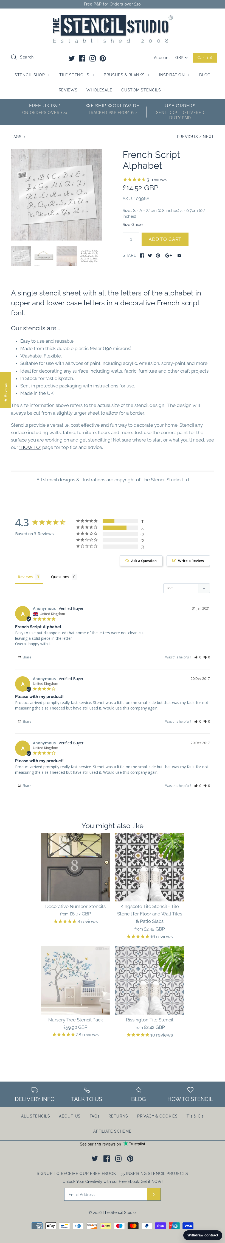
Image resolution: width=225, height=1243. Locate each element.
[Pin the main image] (158, 255)
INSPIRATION (174, 75)
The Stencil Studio (119, 1212)
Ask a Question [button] (144, 560)
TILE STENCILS (76, 75)
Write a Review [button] (191, 560)
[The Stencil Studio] (112, 17)
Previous (187, 137)
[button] (198, 657)
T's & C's (195, 1116)
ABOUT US (70, 1116)
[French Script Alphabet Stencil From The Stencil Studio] (56, 195)
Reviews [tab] (25, 576)
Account (162, 57)
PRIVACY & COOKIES (157, 1116)
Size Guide (133, 224)
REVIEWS (68, 90)
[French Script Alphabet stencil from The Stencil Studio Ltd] (89, 256)
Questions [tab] (60, 576)
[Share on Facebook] (142, 255)
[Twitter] (72, 58)
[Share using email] (179, 255)
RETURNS (118, 1116)
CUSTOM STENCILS (143, 90)
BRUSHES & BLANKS (127, 75)
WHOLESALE (99, 90)
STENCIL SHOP (32, 75)
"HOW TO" (30, 447)
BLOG (204, 75)
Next (208, 137)
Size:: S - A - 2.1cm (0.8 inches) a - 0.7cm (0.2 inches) (164, 213)
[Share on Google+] (168, 255)
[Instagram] (92, 58)
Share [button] (26, 657)
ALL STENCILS (35, 1116)
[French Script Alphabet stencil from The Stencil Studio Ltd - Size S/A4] (44, 256)
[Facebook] (82, 58)
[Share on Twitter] (150, 255)
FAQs (95, 1116)
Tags (18, 137)
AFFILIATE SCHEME (112, 1131)
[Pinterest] (103, 58)
